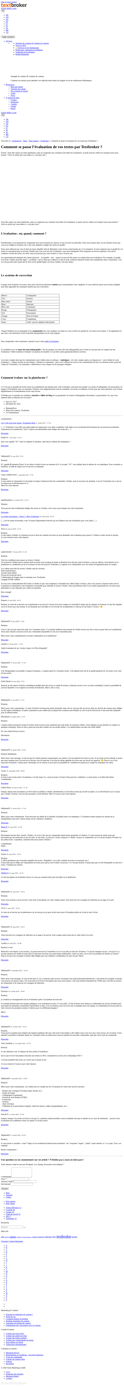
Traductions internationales (16, 1344)
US (7, 32)
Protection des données (14, 1374)
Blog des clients (17, 87)
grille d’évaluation (52, 341)
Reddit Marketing (22, 54)
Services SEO (21, 45)
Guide (13, 93)
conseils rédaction (26, 1237)
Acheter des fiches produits (16, 1338)
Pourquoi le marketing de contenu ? (19, 1314)
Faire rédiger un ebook (14, 1342)
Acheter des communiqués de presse (20, 1340)
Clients (13, 106)
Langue (10, 1212)
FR (3, 11)
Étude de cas (11, 1317)
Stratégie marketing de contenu (17, 1321)
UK (7, 17)
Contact (14, 100)
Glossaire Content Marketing (12, 1241)
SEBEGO (5, 873)
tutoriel (74, 1237)
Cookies (9, 1378)
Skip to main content (9, 2)
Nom (3, 1179)
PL (7, 28)
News (13, 95)
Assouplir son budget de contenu (18, 1323)
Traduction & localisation (25, 52)
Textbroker (44, 141)
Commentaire (6, 1177)
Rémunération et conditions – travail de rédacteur (24, 1355)
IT (7, 24)
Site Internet (5, 1184)
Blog (25, 141)
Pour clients (10, 1204)
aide (2, 1237)
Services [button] (9, 41)
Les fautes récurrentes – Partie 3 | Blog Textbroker (20, 516)
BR (7, 30)
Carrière (14, 104)
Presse (13, 109)
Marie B (4, 827)
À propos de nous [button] (12, 98)
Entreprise (14, 102)
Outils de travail (13, 1214)
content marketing (38, 1237)
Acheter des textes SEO (15, 1334)
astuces (7, 1237)
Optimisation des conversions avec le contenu (23, 1325)
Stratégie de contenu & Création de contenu (32, 43)
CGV (8, 1372)
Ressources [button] (10, 85)
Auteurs (9, 1361)
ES (7, 22)
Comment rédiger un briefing (17, 1319)
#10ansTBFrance (13, 1208)
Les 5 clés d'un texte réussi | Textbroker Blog (18, 423)
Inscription (10, 1364)
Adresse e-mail (6, 1181)
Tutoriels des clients (18, 89)
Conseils (10, 1210)
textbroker (64, 1236)
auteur (13, 1236)
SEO (8, 1216)
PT (7, 26)
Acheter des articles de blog (16, 1336)
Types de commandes (14, 1357)
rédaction (48, 1237)
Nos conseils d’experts (19, 91)
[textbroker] (14, 6)
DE (7, 15)
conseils (18, 1237)
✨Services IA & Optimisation (27, 48)
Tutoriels (9, 1195)
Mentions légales (12, 1376)
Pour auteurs (34, 141)
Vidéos (8, 1197)
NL (7, 19)
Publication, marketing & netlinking (29, 50)
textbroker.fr (16, 141)
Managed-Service (12, 1353)
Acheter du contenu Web (15, 1359)
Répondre (4, 433)
